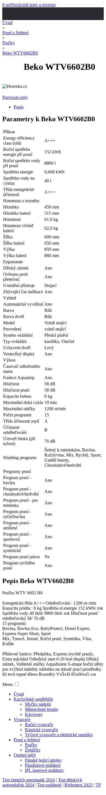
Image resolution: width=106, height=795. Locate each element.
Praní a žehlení (27, 739)
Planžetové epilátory (43, 765)
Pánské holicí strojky (43, 760)
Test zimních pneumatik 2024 (28, 779)
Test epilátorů (49, 785)
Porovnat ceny (15, 97)
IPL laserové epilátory (44, 770)
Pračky (31, 744)
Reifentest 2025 (78, 785)
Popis (18, 107)
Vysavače (22, 719)
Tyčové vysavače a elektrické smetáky (59, 734)
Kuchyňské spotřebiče (33, 699)
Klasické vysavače (41, 729)
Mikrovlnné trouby (42, 709)
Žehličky (33, 750)
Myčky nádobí (38, 704)
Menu (7, 684)
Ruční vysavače (39, 724)
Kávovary (34, 714)
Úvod (19, 694)
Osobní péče (25, 755)
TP (98, 785)
